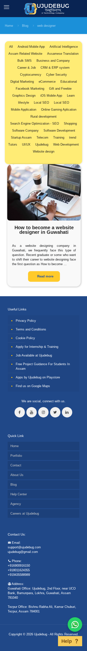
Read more (45, 276)
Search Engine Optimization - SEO (34, 123)
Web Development (66, 144)
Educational (68, 81)
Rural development (43, 116)
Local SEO (41, 102)
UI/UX (26, 144)
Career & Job (26, 67)
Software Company (25, 130)
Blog (25, 25)
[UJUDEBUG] (43, 8)
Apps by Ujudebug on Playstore (38, 377)
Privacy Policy (26, 320)
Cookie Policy (25, 338)
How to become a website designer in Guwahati (44, 230)
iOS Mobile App (51, 95)
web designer (46, 25)
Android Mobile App (31, 46)
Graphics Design (24, 95)
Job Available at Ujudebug (34, 355)
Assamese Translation (63, 53)
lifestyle (23, 102)
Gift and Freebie (60, 88)
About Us (16, 475)
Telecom (42, 137)
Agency (15, 504)
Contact (15, 465)
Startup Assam (21, 137)
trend (72, 137)
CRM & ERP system (55, 67)
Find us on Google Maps (33, 386)
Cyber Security (56, 74)
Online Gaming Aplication (58, 109)
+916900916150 (19, 565)
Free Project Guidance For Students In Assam (43, 366)
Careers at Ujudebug (24, 513)
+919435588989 (19, 575)
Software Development (59, 130)
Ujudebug (41, 144)
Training (58, 137)
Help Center (18, 494)
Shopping (70, 123)
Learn (71, 95)
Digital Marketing (22, 81)
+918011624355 (19, 570)
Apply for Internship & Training (37, 347)
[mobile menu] (6, 7)
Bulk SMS (24, 60)
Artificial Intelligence (64, 46)
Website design (43, 151)
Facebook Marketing (30, 88)
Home (9, 25)
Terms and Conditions (31, 329)
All (11, 46)
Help (66, 641)
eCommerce (47, 81)
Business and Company (53, 60)
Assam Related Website (25, 53)
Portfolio (16, 455)
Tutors (12, 144)
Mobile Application (23, 109)
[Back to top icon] (52, 641)
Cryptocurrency (30, 74)
